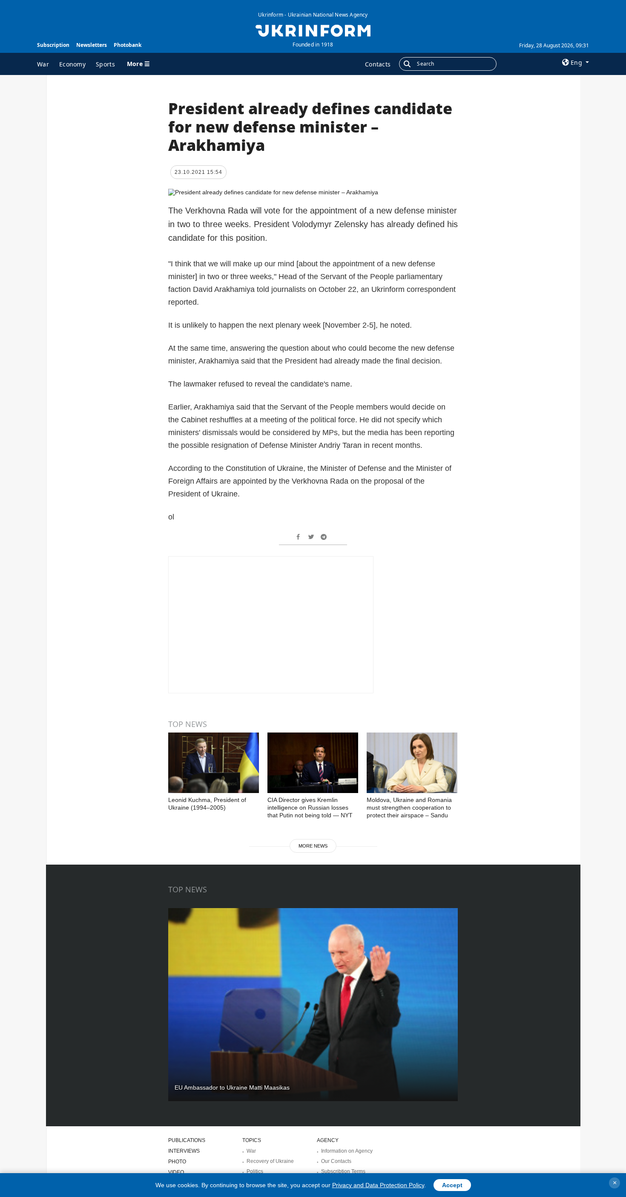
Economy (72, 64)
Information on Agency (347, 1151)
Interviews (184, 1151)
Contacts (378, 64)
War (43, 64)
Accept (452, 1185)
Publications (186, 1140)
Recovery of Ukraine (270, 1161)
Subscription (53, 45)
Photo (177, 1162)
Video (176, 1172)
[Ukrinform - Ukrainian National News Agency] (313, 30)
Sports (105, 64)
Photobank (127, 45)
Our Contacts (336, 1161)
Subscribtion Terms (343, 1171)
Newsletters (91, 45)
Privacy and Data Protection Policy (378, 1185)
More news (313, 845)
